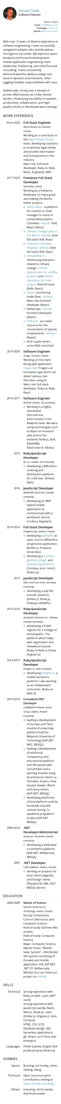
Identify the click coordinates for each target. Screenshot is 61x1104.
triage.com (30, 368)
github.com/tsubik (49, 31)
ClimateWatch (36, 256)
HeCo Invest (34, 207)
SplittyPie (47, 535)
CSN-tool (32, 321)
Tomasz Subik (28, 11)
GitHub (45, 223)
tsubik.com (53, 28)
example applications (40, 564)
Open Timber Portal (41, 139)
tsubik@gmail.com (49, 24)
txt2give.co (48, 673)
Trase (30, 292)
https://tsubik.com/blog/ (39, 1083)
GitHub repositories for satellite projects (42, 272)
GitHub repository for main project (40, 280)
